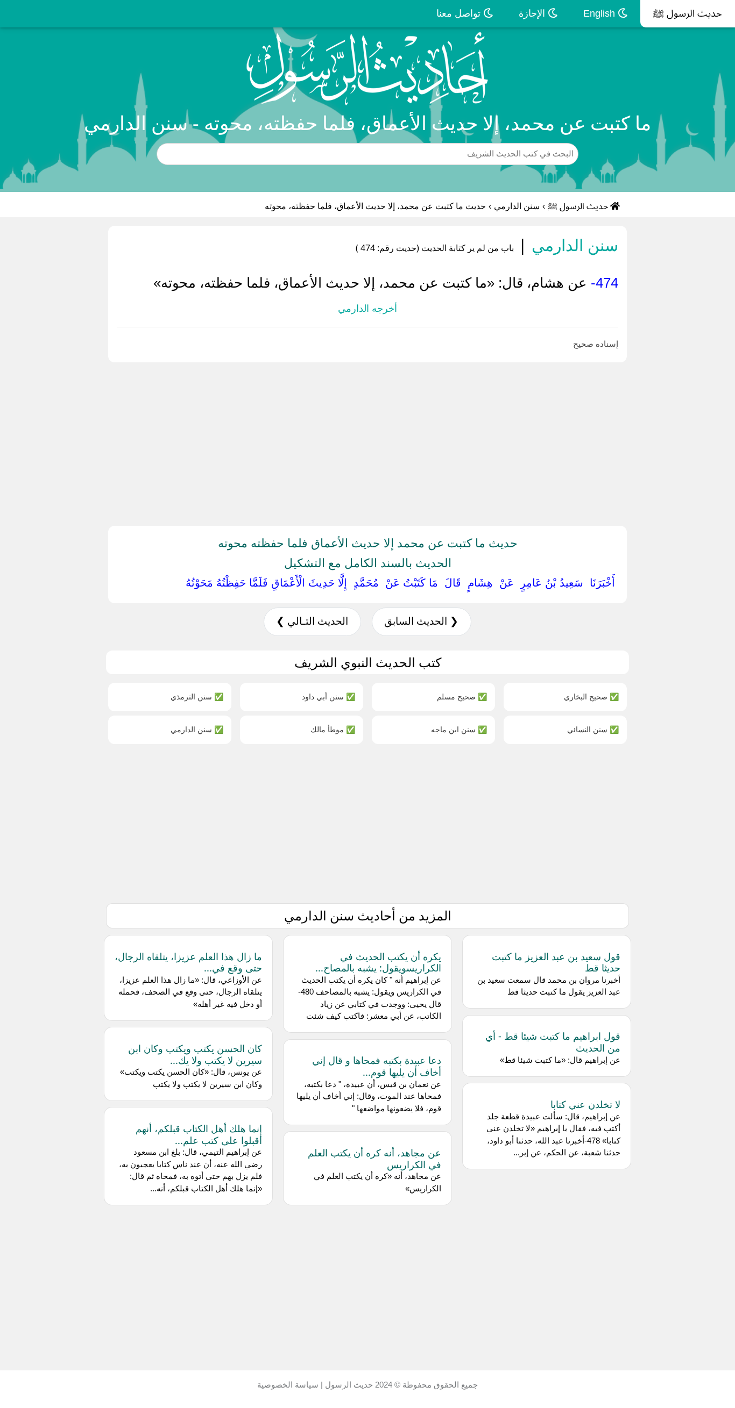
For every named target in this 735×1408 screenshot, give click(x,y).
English (600, 13)
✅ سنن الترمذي (197, 696)
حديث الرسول (348, 1384)
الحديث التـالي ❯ (312, 621)
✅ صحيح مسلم (462, 696)
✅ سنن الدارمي (197, 729)
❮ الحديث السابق (421, 621)
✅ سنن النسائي (593, 729)
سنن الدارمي (517, 206)
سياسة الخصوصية (288, 1384)
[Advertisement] (412, 442)
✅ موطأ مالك (332, 729)
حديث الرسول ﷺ (687, 13)
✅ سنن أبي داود (328, 696)
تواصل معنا (459, 13)
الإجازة (533, 13)
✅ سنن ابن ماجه (459, 729)
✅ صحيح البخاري (591, 696)
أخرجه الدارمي (367, 308)
